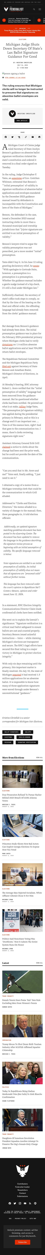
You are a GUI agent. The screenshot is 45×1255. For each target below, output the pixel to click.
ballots (28, 732)
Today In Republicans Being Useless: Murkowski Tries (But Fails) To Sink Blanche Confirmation (22, 1094)
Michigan (8, 742)
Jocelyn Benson (24, 737)
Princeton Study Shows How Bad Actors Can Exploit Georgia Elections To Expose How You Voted (20, 847)
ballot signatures (11, 732)
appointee (17, 178)
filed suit (6, 366)
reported (16, 674)
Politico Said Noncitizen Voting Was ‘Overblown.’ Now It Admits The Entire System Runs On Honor (19, 942)
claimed (6, 446)
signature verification (27, 742)
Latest (5, 962)
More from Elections (13, 757)
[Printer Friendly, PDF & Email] (39, 137)
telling (22, 406)
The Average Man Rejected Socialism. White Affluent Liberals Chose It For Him (22, 894)
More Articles (22, 121)
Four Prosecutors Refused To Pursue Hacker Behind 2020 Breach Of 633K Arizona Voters (21, 798)
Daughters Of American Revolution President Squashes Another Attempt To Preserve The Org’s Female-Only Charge (20, 1141)
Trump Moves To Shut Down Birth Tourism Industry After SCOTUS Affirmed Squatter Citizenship (21, 1047)
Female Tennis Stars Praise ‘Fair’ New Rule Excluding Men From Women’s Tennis (21, 1001)
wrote (36, 265)
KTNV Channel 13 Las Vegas (15, 77)
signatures (7, 344)
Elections (8, 737)
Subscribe (22, 1242)
